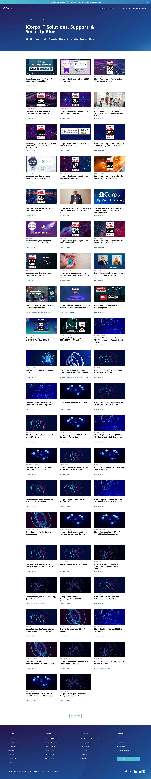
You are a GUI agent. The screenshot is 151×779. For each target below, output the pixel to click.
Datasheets (84, 750)
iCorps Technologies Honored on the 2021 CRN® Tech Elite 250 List (108, 404)
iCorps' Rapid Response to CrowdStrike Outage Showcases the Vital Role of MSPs (75, 210)
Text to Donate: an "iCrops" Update (74, 564)
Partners (12, 750)
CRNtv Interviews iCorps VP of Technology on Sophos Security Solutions (106, 566)
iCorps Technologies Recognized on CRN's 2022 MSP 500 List (108, 371)
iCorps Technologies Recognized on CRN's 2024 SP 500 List (74, 242)
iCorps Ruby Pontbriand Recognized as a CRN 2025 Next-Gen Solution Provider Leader (41, 146)
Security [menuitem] (83, 39)
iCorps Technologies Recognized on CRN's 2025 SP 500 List (74, 177)
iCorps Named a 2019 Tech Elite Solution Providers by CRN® (106, 598)
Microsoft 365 (49, 758)
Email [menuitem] (44, 39)
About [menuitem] (125, 8)
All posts (75, 716)
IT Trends (28, 312)
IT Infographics (86, 743)
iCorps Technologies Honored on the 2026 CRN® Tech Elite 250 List (40, 112)
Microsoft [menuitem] (52, 39)
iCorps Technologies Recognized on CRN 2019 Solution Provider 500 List (40, 565)
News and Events (42, 20)
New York (120, 743)
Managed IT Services (51, 743)
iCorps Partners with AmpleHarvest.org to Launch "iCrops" (40, 662)
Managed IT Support (51, 739)
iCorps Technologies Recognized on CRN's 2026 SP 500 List (108, 80)
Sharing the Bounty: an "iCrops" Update (72, 630)
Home (28, 20)
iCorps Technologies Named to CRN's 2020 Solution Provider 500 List (74, 468)
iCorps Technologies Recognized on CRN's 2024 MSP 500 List (39, 274)
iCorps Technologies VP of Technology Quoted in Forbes (41, 598)
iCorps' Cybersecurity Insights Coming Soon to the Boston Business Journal (75, 306)
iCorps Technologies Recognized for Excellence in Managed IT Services (40, 630)
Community (12, 747)
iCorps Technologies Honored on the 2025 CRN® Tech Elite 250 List (108, 177)
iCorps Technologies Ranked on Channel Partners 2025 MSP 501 (38, 177)
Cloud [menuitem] (36, 39)
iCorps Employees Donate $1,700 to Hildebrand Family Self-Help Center (108, 501)
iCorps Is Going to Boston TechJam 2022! (39, 371)
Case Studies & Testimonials (90, 739)
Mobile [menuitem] (62, 39)
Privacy (49, 771)
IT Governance (49, 750)
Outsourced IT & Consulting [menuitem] (110, 8)
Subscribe (12, 762)
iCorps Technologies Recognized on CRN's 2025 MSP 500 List (39, 209)
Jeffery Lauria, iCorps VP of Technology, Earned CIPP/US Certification (71, 599)
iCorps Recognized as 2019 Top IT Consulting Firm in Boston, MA (107, 533)
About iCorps (13, 739)
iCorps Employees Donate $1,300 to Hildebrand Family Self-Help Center (39, 404)
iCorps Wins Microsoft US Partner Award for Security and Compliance (39, 695)
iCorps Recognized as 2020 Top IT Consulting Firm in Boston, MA (39, 468)
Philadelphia (121, 747)
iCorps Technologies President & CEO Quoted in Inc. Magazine (74, 662)
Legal (43, 771)
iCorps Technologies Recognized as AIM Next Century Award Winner (74, 533)
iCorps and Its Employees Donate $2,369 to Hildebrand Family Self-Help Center (74, 275)
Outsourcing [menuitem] (72, 39)
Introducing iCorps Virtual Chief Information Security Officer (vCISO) (74, 371)
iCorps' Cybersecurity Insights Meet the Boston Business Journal (40, 306)
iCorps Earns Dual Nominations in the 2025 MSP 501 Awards (74, 145)
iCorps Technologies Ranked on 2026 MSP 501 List (74, 80)
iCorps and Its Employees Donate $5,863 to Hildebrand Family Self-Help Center (109, 113)
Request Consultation (139, 8)
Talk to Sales (13, 758)
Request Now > (96, 2)
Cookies (55, 771)
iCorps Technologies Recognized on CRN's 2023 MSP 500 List (74, 339)
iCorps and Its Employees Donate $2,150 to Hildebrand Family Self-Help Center (109, 340)
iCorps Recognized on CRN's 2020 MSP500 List (73, 501)
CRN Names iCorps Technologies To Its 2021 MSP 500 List (41, 436)
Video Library (85, 747)
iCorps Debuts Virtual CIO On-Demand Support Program (109, 468)
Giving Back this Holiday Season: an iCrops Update (39, 533)
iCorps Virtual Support (124, 750)
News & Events (13, 743)
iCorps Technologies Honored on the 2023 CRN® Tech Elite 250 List (40, 339)
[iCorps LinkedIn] (135, 772)
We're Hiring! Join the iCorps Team (73, 403)
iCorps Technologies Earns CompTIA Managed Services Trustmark (74, 695)
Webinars (84, 758)
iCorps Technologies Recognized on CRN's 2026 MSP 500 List (74, 112)
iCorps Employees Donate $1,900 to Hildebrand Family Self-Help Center (108, 436)
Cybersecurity (46, 312)
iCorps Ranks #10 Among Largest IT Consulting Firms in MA (108, 306)
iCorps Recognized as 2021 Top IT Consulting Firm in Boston (73, 436)
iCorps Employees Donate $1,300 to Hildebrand (108, 630)
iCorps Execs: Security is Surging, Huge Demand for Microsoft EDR (109, 274)
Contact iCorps (128, 759)
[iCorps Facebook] (126, 772)
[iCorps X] (130, 772)
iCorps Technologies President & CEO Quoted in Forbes (109, 662)
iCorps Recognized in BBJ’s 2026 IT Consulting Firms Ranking (39, 80)
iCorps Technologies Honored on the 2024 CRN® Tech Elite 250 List (108, 242)
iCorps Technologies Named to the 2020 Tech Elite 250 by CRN (39, 501)
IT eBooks (84, 754)
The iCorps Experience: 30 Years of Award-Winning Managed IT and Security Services (107, 210)
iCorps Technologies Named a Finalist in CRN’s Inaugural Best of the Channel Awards (109, 146)
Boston (119, 739)
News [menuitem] (91, 39)
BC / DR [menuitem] (29, 39)
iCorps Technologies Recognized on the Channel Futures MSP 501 (39, 242)
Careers (11, 754)
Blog (32, 20)
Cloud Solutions (50, 747)
